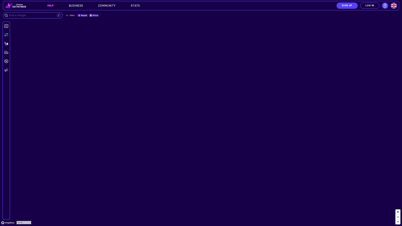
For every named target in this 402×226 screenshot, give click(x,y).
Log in (370, 5)
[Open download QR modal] (385, 6)
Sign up (347, 5)
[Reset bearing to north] (397, 221)
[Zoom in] (397, 211)
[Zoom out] (397, 216)
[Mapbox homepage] (8, 223)
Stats (135, 5)
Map (50, 5)
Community (107, 5)
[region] (201, 113)
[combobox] (32, 15)
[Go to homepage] (15, 6)
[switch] (82, 15)
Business (76, 5)
